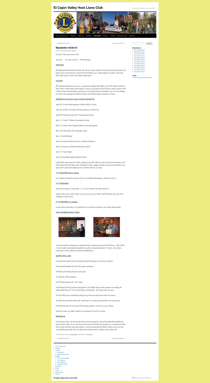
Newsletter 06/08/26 (139, 63)
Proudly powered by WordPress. (143, 378)
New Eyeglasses (61, 360)
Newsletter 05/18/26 (139, 67)
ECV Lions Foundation (63, 358)
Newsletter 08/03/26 (139, 50)
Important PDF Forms (63, 354)
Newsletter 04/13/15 (62, 43)
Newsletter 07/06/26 (139, 58)
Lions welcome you (62, 36)
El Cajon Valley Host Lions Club (78, 7)
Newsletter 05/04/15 (119, 43)
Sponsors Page (122, 36)
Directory (132, 36)
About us (81, 36)
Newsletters (97, 36)
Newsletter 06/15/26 (139, 62)
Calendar (73, 36)
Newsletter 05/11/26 (139, 69)
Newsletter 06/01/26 (139, 65)
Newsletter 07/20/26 (139, 54)
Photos (105, 36)
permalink (90, 334)
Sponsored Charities (62, 364)
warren (74, 50)
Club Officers (60, 352)
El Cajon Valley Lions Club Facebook (142, 77)
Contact (112, 36)
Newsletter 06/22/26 (139, 60)
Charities (89, 36)
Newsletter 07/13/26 (139, 56)
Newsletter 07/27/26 (139, 52)
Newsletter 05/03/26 (139, 71)
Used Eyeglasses (61, 362)
